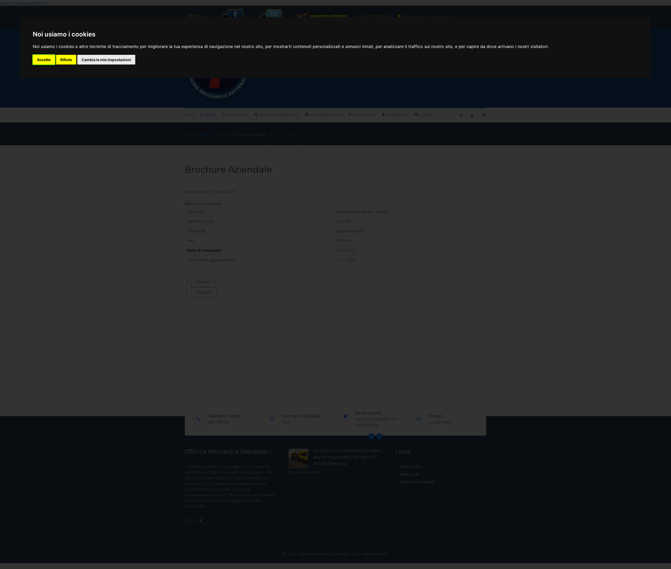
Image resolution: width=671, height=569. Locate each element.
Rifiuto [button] (66, 59)
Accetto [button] (44, 59)
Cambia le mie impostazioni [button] (106, 59)
